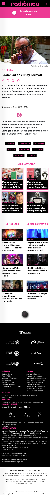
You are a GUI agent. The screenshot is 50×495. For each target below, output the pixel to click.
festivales (25, 149)
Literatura (40, 143)
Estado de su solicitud (34, 388)
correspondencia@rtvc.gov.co (12, 437)
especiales (20, 155)
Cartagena (39, 149)
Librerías (7, 179)
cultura (12, 149)
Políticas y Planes (8, 382)
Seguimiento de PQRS (9, 445)
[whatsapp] (13, 80)
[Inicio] (25, 3)
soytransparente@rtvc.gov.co (12, 462)
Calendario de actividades (36, 378)
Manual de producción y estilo (12, 386)
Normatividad (6, 380)
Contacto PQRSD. (8, 439)
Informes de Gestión (9, 384)
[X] (8, 80)
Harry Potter (33, 265)
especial (33, 155)
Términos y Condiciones (35, 390)
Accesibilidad (7, 426)
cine (5, 265)
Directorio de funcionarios (36, 386)
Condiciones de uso (9, 424)
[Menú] (4, 3)
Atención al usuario (33, 374)
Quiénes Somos (7, 374)
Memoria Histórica (35, 290)
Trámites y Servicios (33, 384)
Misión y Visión (6, 376)
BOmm (31, 239)
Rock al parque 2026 (11, 239)
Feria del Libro (9, 202)
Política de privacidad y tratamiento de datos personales (22, 422)
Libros (9, 70)
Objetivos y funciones (9, 378)
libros (31, 202)
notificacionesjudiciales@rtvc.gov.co (14, 455)
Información (25, 143)
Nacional (11, 143)
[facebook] (3, 80)
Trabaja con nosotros (34, 376)
